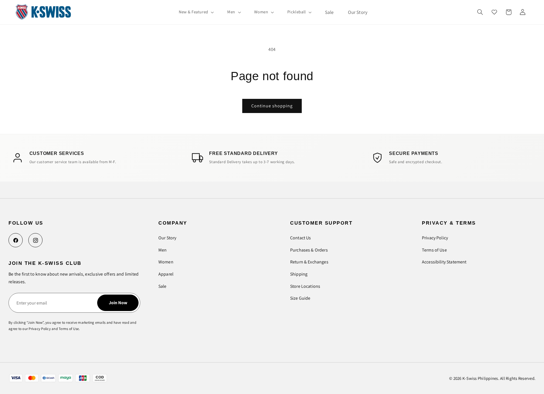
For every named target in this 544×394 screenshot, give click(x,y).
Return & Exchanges (309, 262)
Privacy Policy (435, 238)
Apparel (165, 274)
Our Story (167, 238)
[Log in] (522, 12)
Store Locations (305, 286)
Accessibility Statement (444, 262)
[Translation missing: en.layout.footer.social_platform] (15, 240)
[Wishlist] (494, 12)
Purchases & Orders (309, 250)
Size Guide (300, 298)
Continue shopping (272, 106)
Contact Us (300, 238)
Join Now (118, 303)
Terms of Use (434, 250)
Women (165, 262)
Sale (162, 286)
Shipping (298, 274)
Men (162, 250)
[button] (195, 12)
